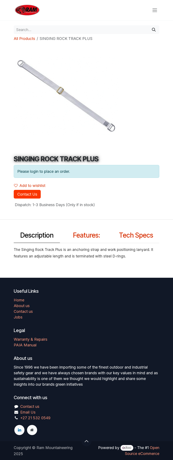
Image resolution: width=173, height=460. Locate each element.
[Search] (153, 29)
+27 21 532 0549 (35, 418)
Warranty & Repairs (30, 339)
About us (22, 305)
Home (19, 300)
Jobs (18, 317)
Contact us (23, 311)
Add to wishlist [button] (32, 185)
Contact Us (27, 194)
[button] (86, 441)
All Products (24, 38)
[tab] (37, 236)
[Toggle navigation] (154, 10)
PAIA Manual (25, 345)
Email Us (27, 412)
